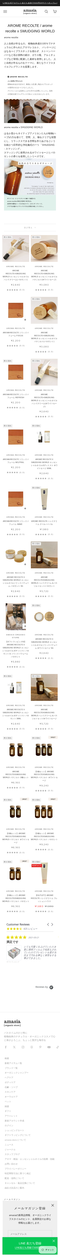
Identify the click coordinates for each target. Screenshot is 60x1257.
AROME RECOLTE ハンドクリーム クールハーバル (44, 522)
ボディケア (10, 1082)
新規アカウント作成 (14, 1120)
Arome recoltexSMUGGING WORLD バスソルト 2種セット (16, 775)
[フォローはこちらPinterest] (40, 1047)
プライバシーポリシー (15, 1168)
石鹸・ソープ (11, 1087)
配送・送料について (14, 1178)
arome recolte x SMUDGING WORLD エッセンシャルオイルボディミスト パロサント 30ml (15, 714)
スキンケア (10, 1091)
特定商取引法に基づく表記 (18, 1173)
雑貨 (7, 1106)
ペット (8, 1101)
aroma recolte (15, 328)
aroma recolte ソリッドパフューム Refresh (16, 395)
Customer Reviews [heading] (18, 924)
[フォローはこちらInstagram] (23, 1047)
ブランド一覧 (11, 1068)
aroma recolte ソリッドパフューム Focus (16, 334)
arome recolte (44, 455)
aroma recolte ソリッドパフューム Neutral (16, 460)
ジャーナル (10, 1149)
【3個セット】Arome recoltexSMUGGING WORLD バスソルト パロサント (44, 836)
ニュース (9, 1144)
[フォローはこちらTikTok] (57, 1047)
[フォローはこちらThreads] (31, 1047)
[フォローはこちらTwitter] (14, 1047)
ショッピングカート (14, 1130)
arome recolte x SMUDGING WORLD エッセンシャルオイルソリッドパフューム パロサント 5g (16, 581)
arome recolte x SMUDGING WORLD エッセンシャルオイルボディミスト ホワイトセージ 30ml (44, 463)
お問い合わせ (11, 1163)
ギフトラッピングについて (18, 1135)
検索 (7, 1058)
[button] (48, 924)
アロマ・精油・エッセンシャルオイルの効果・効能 (29, 1159)
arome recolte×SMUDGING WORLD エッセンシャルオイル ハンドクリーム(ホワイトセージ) (44, 400)
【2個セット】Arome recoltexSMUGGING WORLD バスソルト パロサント (15, 898)
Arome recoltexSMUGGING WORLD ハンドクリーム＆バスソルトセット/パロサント (44, 581)
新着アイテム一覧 (13, 1063)
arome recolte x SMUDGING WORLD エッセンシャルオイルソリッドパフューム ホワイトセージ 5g (44, 643)
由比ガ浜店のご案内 (14, 1187)
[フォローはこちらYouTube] (49, 1047)
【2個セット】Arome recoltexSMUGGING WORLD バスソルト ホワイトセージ (15, 837)
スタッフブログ (12, 1154)
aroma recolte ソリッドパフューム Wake (16, 522)
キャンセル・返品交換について (20, 1183)
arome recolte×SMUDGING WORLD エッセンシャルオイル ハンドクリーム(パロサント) (16, 275)
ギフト (8, 1111)
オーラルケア (11, 1096)
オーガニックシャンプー (16, 1072)
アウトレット (11, 1115)
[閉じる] (53, 1241)
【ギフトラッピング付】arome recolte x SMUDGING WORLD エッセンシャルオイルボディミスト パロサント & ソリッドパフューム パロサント (15, 649)
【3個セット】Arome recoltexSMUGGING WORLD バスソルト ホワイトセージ (44, 776)
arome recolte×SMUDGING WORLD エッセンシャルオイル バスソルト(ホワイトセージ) (44, 275)
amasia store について (15, 1139)
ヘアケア (9, 1077)
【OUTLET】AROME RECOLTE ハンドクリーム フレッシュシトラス (44, 898)
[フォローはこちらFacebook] (5, 1047)
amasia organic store (16, 636)
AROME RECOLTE (15, 266)
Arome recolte (44, 573)
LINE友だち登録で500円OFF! (30, 1247)
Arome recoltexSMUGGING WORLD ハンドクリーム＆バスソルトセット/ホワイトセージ (44, 714)
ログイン (9, 1125)
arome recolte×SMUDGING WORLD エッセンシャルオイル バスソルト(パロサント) (44, 337)
